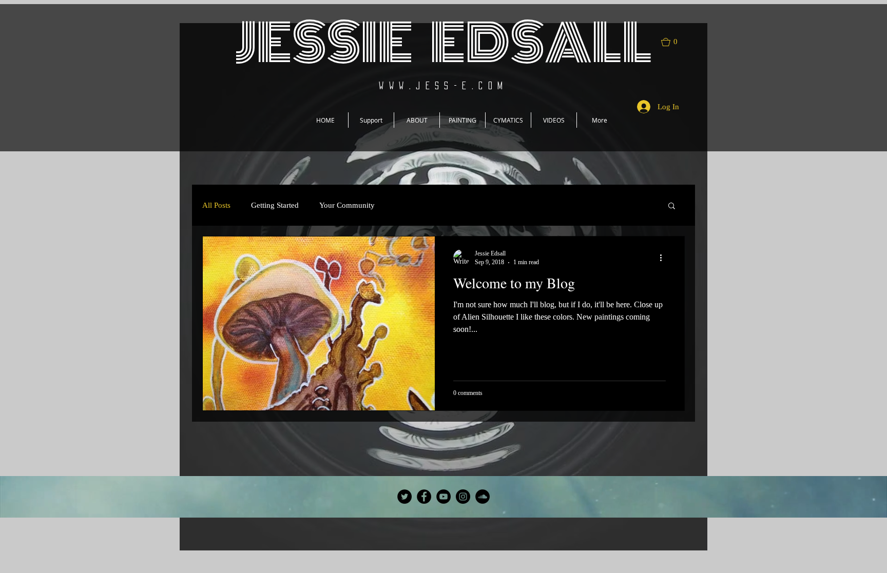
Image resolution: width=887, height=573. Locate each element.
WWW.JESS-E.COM (443, 85)
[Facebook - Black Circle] (424, 496)
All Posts (216, 205)
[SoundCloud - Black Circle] (482, 496)
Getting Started (275, 205)
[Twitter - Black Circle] (404, 496)
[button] (674, 42)
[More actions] (664, 257)
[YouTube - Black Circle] (443, 496)
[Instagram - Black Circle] (463, 496)
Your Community (347, 205)
